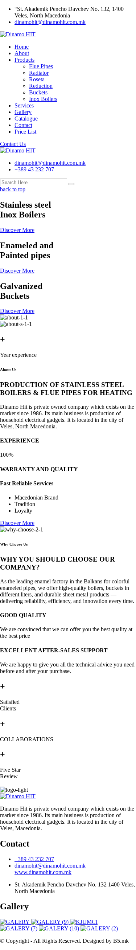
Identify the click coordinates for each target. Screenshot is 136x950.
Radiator (39, 73)
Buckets (38, 92)
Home (22, 47)
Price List (25, 132)
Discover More (17, 230)
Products (24, 60)
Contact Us (13, 144)
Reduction (41, 86)
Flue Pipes (41, 66)
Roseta (37, 79)
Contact (23, 125)
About (22, 53)
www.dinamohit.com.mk (43, 872)
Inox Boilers (43, 99)
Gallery (23, 112)
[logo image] (18, 150)
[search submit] (71, 184)
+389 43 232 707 (34, 169)
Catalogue (26, 118)
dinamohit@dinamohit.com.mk (50, 22)
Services (24, 105)
